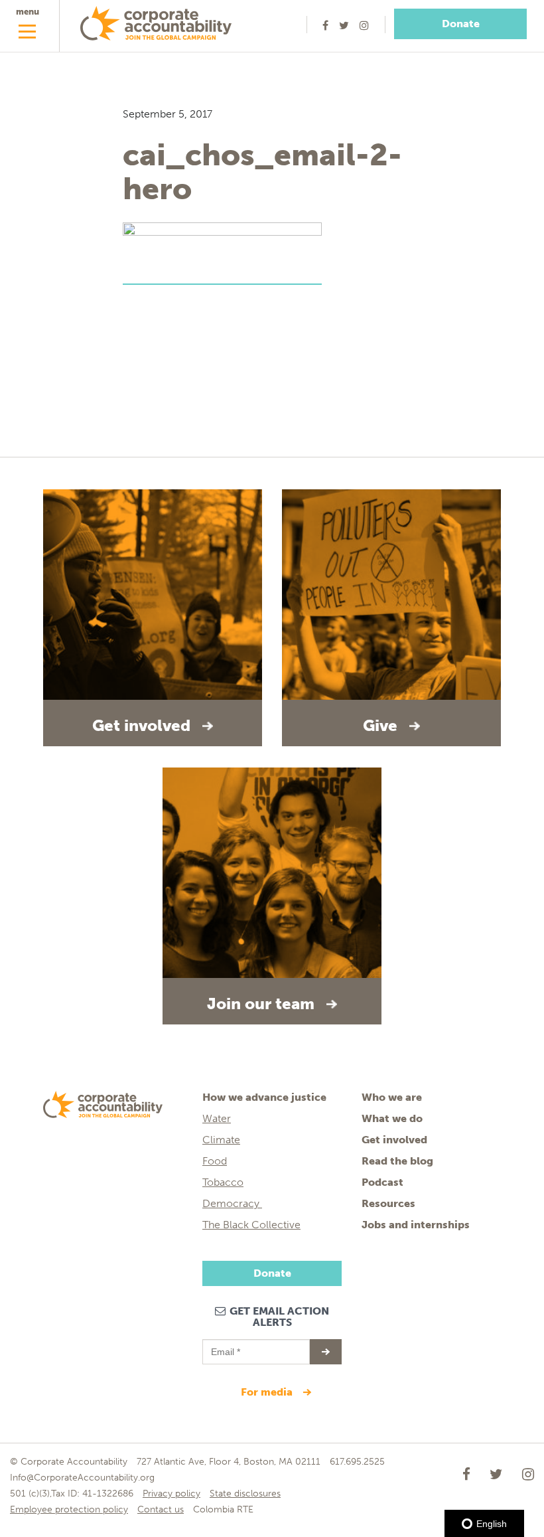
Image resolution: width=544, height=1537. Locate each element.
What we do (392, 1118)
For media (268, 1392)
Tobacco (222, 1182)
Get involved (394, 1139)
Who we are (392, 1097)
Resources (388, 1203)
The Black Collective (251, 1224)
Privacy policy (171, 1493)
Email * (224, 1346)
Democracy (232, 1203)
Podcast (382, 1182)
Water (216, 1118)
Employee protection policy (69, 1509)
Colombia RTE (223, 1509)
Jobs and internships (416, 1224)
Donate (461, 23)
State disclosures (245, 1493)
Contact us (160, 1509)
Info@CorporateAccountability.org (82, 1477)
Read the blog (397, 1161)
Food (214, 1161)
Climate (221, 1139)
